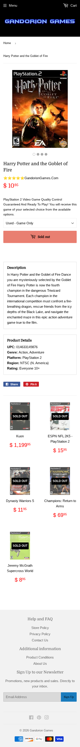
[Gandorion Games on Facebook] (31, 718)
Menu (13, 5)
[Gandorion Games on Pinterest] (39, 718)
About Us (40, 663)
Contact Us (40, 640)
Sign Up (69, 697)
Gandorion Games (41, 730)
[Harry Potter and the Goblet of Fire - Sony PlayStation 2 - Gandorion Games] (34, 154)
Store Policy (40, 628)
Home (7, 43)
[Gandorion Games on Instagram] (46, 718)
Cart (73, 5)
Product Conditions (40, 657)
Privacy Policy (40, 634)
